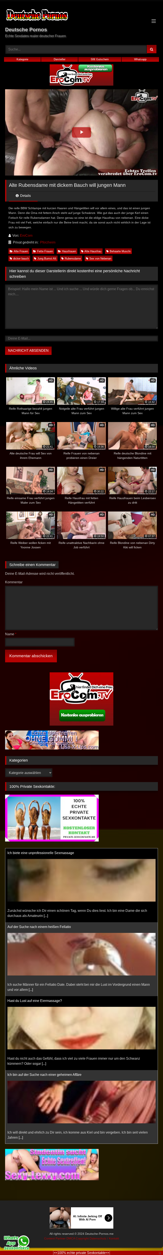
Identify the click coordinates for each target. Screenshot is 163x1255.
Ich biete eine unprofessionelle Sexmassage (40, 853)
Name (10, 634)
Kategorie (22, 59)
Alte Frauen (21, 251)
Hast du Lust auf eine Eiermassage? (34, 1001)
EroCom (26, 235)
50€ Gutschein (100, 59)
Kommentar (13, 582)
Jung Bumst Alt (46, 258)
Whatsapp (140, 59)
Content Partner (55, 1238)
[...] (46, 916)
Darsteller (59, 59)
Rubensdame (73, 258)
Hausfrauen (69, 251)
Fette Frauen (45, 251)
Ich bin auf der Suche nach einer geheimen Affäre (44, 1074)
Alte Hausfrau (92, 251)
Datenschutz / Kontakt (104, 1238)
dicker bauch (21, 258)
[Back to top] (150, 1242)
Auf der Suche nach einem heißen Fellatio (39, 927)
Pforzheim (47, 242)
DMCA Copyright (78, 1238)
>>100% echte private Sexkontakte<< (81, 1253)
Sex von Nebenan (100, 258)
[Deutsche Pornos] (81, 16)
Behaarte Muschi (120, 251)
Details (25, 195)
